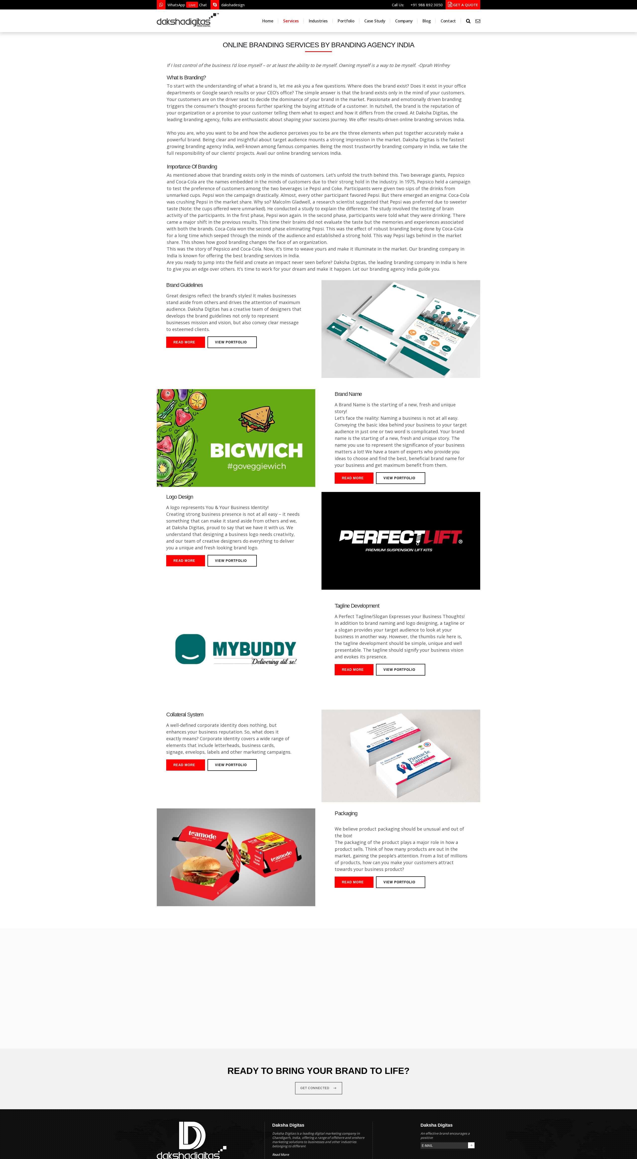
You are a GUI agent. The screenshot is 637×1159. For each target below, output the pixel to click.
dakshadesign (233, 4)
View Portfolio (231, 342)
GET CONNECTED (315, 1088)
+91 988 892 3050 (427, 4)
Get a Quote (465, 4)
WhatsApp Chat (187, 4)
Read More (184, 342)
